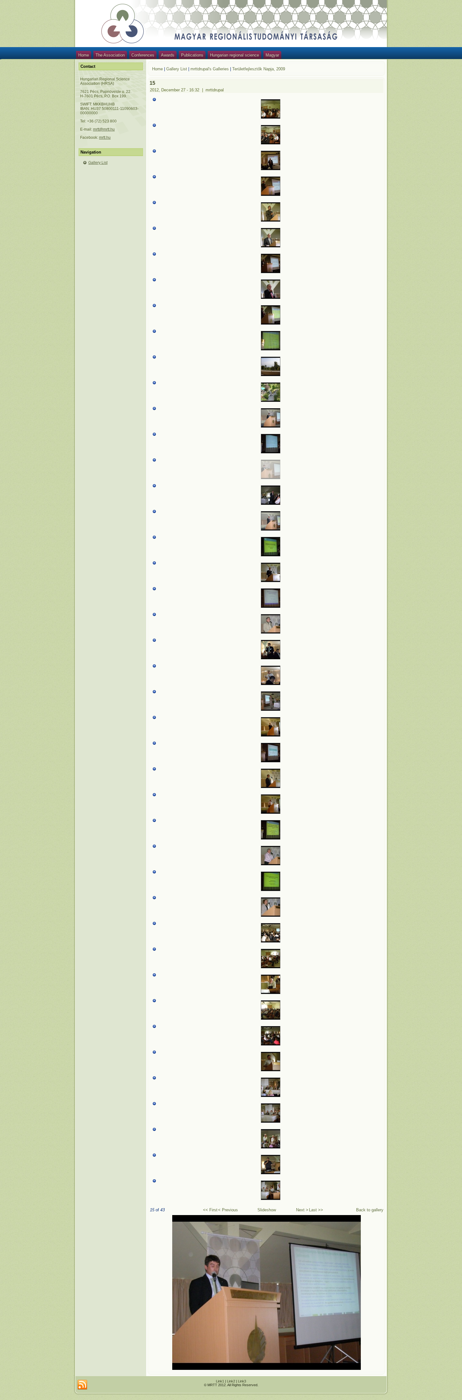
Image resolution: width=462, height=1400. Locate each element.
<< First (210, 1210)
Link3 (242, 1381)
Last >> (316, 1210)
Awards (167, 55)
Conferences (142, 55)
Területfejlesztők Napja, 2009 (258, 69)
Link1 (220, 1381)
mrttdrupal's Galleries (209, 69)
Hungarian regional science (234, 55)
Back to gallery (369, 1210)
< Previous (228, 1210)
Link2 (231, 1381)
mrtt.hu (105, 137)
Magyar (272, 55)
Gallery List (97, 162)
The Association (110, 55)
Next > (302, 1210)
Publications (192, 55)
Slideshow (266, 1210)
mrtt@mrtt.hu (104, 129)
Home (83, 55)
